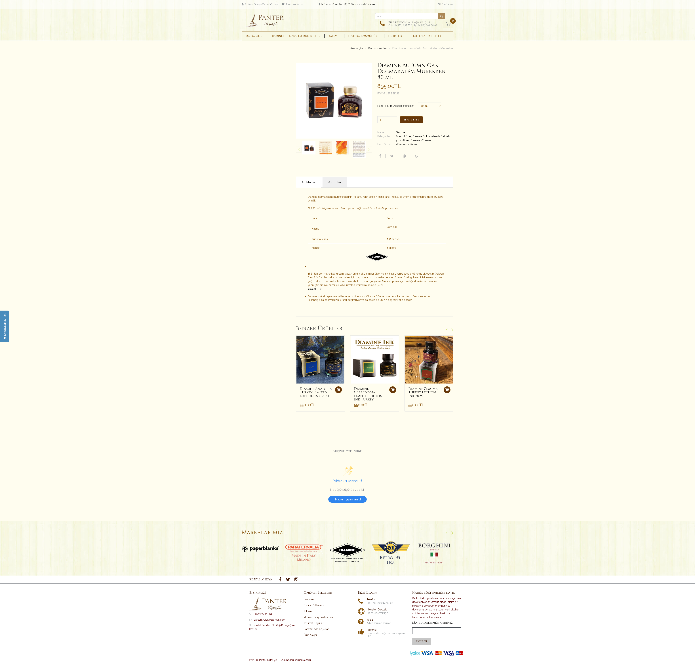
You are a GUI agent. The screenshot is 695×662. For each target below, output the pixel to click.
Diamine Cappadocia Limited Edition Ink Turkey (368, 394)
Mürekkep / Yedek (406, 144)
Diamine (400, 132)
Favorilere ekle (388, 93)
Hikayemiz (310, 599)
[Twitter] (391, 156)
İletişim (308, 611)
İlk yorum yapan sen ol (347, 499)
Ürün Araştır (310, 635)
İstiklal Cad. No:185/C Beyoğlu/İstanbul (348, 4)
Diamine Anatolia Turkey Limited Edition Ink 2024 (316, 392)
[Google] (416, 156)
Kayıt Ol (421, 641)
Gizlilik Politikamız (314, 605)
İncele (260, 549)
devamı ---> (315, 288)
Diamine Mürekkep (421, 140)
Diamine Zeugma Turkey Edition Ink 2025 (423, 392)
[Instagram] (296, 579)
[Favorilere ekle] (299, 340)
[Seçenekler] (338, 389)
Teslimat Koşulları (314, 623)
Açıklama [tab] (308, 182)
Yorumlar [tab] (334, 182)
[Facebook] (379, 156)
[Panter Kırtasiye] (266, 19)
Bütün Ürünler (377, 48)
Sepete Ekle (411, 119)
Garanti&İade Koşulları (316, 629)
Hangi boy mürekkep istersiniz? (395, 105)
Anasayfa (356, 48)
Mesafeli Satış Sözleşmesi (318, 617)
